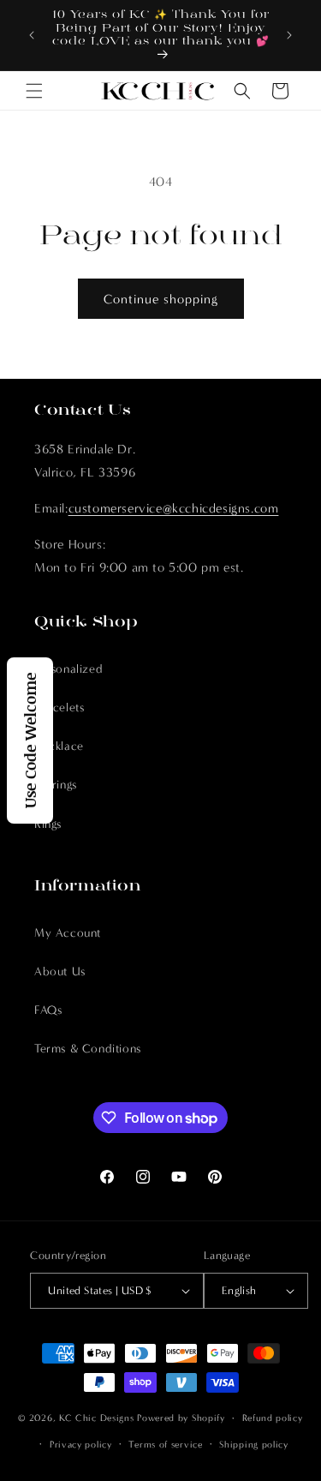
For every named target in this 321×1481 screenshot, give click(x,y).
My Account (67, 933)
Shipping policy (253, 1444)
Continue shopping (161, 299)
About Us (60, 971)
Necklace (59, 746)
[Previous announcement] (32, 35)
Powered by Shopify (181, 1418)
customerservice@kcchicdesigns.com (173, 508)
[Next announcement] (289, 35)
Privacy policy (81, 1444)
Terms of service (165, 1444)
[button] (34, 91)
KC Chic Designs (96, 1418)
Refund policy (272, 1418)
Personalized (68, 669)
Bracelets (59, 707)
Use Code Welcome (30, 740)
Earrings (55, 784)
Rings (48, 824)
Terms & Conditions (87, 1048)
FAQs (48, 1010)
